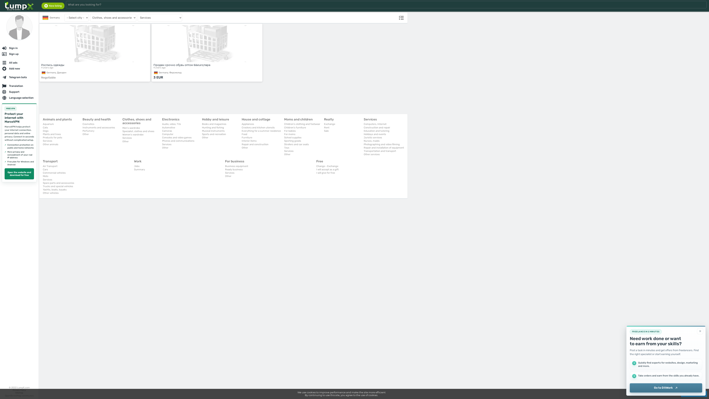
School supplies (293, 137)
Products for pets (52, 137)
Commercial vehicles (54, 172)
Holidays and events (375, 134)
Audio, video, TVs (171, 124)
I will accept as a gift (327, 169)
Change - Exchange (327, 166)
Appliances (248, 124)
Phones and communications (178, 140)
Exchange (329, 124)
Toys (286, 147)
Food (244, 134)
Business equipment (236, 166)
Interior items (249, 140)
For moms (289, 134)
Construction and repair (377, 127)
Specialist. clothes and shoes (138, 131)
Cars (45, 169)
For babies (290, 130)
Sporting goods (292, 140)
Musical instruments (213, 130)
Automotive (168, 127)
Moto (45, 176)
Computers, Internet (375, 124)
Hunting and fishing (213, 127)
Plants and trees (52, 134)
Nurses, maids (372, 140)
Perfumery (88, 130)
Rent (326, 127)
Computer (167, 134)
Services (47, 140)
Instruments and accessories (99, 127)
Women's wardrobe (132, 134)
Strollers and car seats (296, 144)
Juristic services (373, 137)
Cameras (167, 130)
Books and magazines (214, 124)
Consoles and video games (177, 137)
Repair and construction (255, 144)
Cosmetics (88, 124)
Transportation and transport (380, 151)
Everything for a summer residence (261, 130)
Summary (139, 169)
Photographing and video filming (382, 144)
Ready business (234, 169)
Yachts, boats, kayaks (55, 189)
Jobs (137, 166)
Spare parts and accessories (58, 183)
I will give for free (325, 172)
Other (86, 134)
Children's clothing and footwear (302, 124)
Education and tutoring (376, 130)
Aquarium (48, 124)
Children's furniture (295, 127)
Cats (45, 127)
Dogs (46, 130)
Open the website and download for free (19, 174)
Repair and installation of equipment (384, 147)
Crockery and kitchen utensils (258, 127)
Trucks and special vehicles (58, 186)
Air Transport (50, 166)
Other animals (50, 144)
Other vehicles (51, 193)
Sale (326, 130)
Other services (372, 154)
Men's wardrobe (131, 128)
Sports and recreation (214, 134)
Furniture (247, 137)
